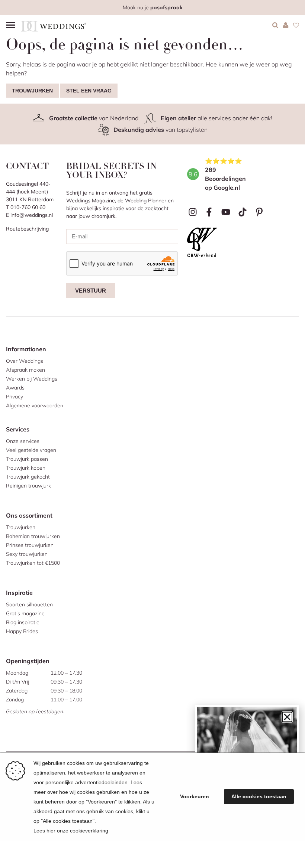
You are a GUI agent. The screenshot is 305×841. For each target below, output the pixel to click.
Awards (15, 387)
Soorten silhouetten (29, 604)
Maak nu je (153, 7)
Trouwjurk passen (27, 459)
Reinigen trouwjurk (28, 485)
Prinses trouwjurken (30, 545)
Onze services (22, 441)
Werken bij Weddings (31, 378)
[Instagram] (192, 212)
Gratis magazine (25, 613)
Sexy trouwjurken (27, 554)
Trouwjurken (32, 91)
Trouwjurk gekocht (28, 476)
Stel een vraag (89, 91)
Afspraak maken (25, 369)
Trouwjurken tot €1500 (33, 563)
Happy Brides (22, 631)
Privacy (14, 396)
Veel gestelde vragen (31, 450)
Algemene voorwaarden (34, 405)
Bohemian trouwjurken (33, 536)
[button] (287, 717)
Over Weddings (24, 361)
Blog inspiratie (22, 622)
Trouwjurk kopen (25, 467)
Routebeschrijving (27, 228)
